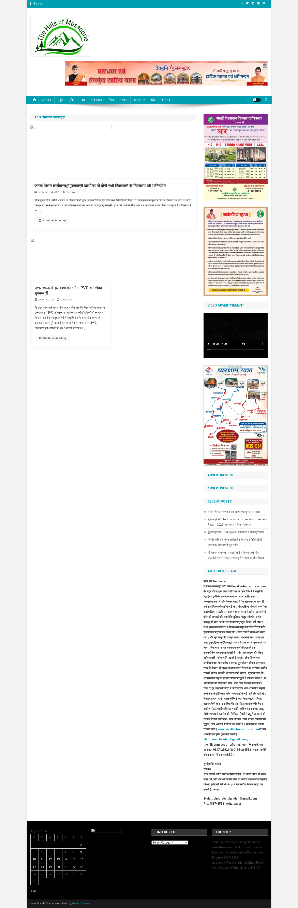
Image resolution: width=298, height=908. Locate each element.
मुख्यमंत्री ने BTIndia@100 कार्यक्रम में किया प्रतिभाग (236, 532)
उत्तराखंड (46, 99)
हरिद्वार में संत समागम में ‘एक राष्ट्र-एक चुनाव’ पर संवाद (234, 511)
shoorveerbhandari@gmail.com (225, 739)
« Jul (33, 890)
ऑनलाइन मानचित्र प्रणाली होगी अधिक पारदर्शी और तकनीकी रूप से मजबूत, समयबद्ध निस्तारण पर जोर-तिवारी (236, 555)
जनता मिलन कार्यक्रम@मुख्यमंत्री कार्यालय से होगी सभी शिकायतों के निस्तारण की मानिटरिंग (100, 185)
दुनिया (72, 99)
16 (82, 859)
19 (50, 866)
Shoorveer (72, 192)
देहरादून (137, 99)
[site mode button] (257, 100)
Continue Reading (54, 220)
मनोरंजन (165, 99)
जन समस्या (96, 99)
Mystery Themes (81, 903)
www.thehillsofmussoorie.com (238, 729)
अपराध (123, 99)
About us (38, 3)
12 (50, 859)
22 (74, 866)
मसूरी (60, 99)
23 (82, 866)
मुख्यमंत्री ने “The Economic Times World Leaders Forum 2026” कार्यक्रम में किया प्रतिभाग (237, 522)
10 (34, 859)
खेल (153, 99)
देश (83, 99)
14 (66, 859)
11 (42, 859)
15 (74, 859)
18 (42, 866)
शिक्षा (111, 99)
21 (66, 866)
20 (58, 866)
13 (58, 859)
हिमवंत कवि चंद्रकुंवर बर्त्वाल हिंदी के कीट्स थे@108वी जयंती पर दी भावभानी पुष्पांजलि (235, 542)
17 (34, 866)
